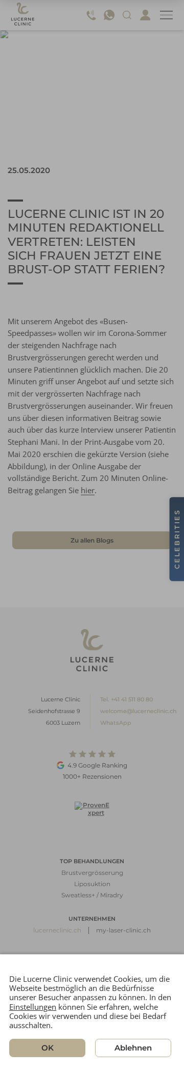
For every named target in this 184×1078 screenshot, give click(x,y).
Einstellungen (32, 1006)
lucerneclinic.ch (57, 930)
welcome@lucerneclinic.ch (138, 711)
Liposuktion (92, 884)
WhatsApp (115, 722)
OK (47, 1048)
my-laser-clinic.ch (123, 930)
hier (88, 490)
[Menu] (166, 15)
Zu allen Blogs (92, 540)
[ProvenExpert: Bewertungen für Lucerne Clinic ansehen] (92, 819)
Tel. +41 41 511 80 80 (126, 699)
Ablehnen (133, 1048)
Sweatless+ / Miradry (92, 895)
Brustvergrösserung (92, 872)
